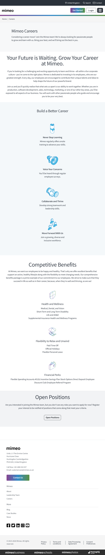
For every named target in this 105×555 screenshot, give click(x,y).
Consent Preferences (90, 543)
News (9, 517)
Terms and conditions (57, 543)
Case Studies (11, 513)
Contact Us (18, 477)
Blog (8, 509)
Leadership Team (13, 495)
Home (4, 19)
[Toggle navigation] (100, 10)
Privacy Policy (44, 543)
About (9, 491)
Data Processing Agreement (74, 543)
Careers (9, 498)
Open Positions (52, 417)
